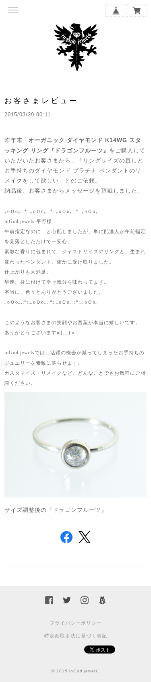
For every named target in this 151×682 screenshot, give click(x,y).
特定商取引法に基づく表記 (75, 636)
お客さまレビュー (41, 100)
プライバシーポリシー (76, 623)
